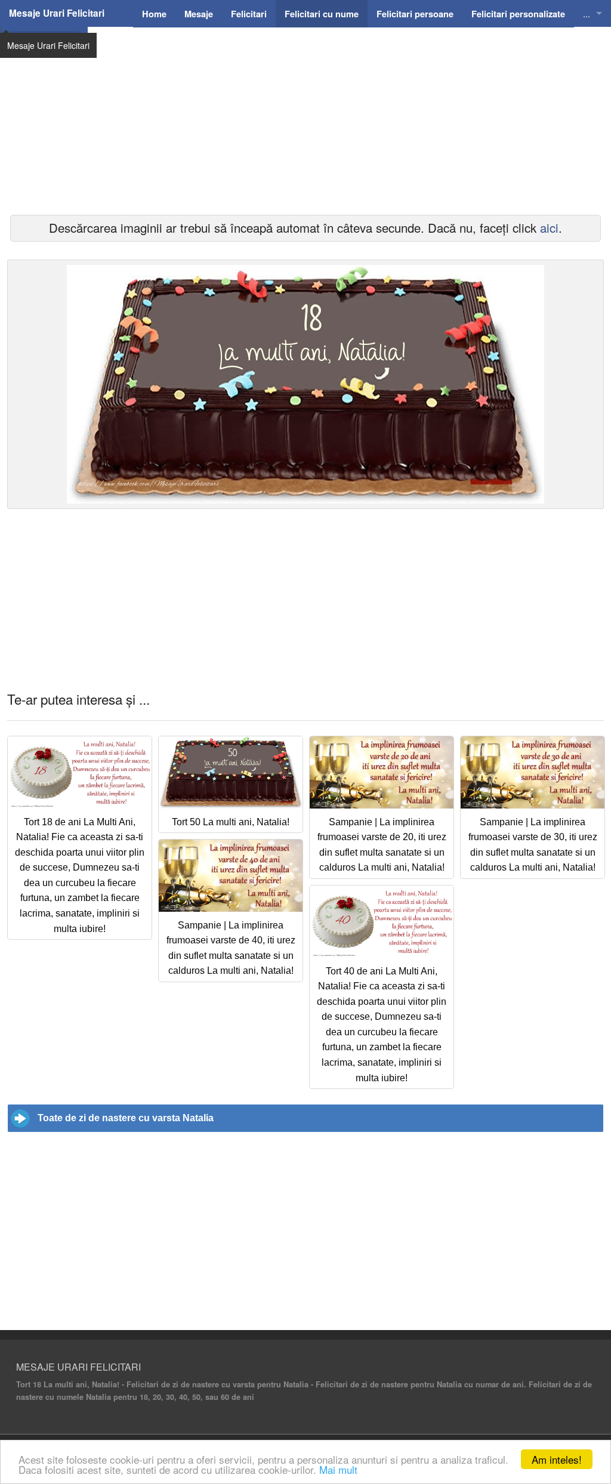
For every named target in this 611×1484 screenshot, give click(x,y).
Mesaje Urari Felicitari (56, 13)
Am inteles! (557, 1459)
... (586, 13)
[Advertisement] (305, 137)
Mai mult (338, 1469)
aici (549, 227)
